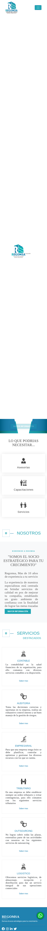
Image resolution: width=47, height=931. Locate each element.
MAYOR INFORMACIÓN (23, 426)
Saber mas (23, 681)
